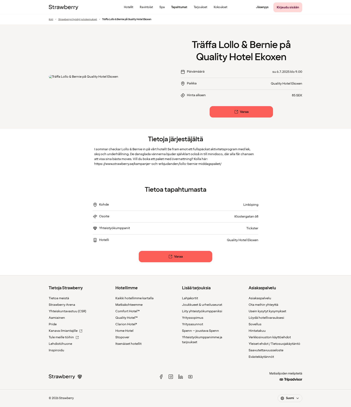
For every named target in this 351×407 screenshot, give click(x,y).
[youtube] (190, 376)
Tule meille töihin (61, 337)
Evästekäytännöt (261, 357)
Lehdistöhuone (60, 344)
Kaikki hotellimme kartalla (134, 298)
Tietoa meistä (59, 298)
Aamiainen (57, 318)
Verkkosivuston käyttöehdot (270, 337)
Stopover (122, 337)
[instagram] (170, 376)
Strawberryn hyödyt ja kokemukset (77, 19)
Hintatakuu (257, 331)
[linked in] (180, 376)
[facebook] (161, 376)
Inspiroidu (56, 350)
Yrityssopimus (192, 318)
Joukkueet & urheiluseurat (202, 305)
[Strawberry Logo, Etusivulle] (63, 7)
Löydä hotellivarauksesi (266, 318)
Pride (53, 324)
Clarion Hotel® (126, 324)
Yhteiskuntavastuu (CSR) (67, 311)
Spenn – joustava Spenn (200, 331)
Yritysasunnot (192, 324)
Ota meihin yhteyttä (263, 305)
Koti (51, 19)
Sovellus (255, 324)
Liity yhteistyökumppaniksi (202, 311)
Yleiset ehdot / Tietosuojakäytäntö (274, 344)
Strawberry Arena (62, 305)
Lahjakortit (190, 298)
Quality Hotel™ (126, 318)
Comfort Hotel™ (127, 311)
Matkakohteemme (129, 305)
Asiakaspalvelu (260, 298)
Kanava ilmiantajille (63, 331)
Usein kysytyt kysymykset (267, 311)
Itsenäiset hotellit (128, 344)
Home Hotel (124, 331)
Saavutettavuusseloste (266, 350)
